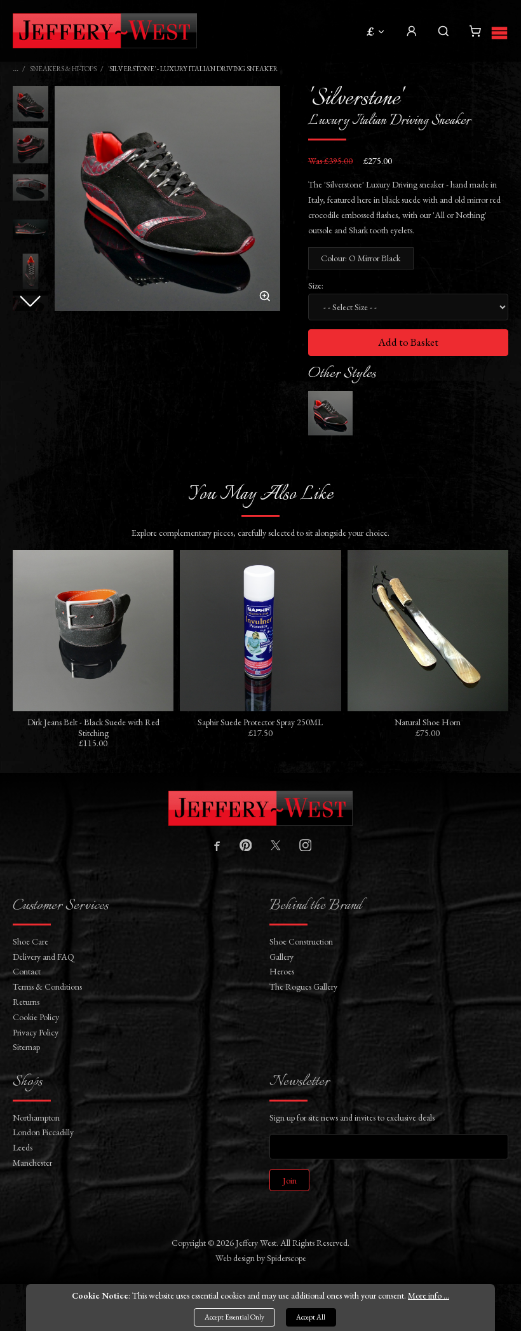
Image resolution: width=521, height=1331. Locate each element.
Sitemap (26, 1047)
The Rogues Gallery (303, 986)
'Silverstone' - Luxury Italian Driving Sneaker (193, 68)
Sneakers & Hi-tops (63, 68)
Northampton (36, 1117)
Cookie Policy (36, 1017)
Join (290, 1180)
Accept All (310, 1317)
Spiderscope (286, 1258)
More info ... (428, 1295)
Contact (27, 971)
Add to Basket (408, 342)
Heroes (281, 971)
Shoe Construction (301, 941)
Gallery (281, 956)
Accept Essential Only (234, 1317)
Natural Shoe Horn (428, 722)
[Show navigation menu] (499, 31)
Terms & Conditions (47, 986)
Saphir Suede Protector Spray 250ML (260, 722)
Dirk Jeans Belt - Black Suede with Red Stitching (93, 727)
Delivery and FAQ (43, 956)
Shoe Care (30, 941)
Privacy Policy (35, 1032)
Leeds (22, 1147)
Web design (235, 1258)
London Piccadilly (43, 1132)
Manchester (32, 1162)
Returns (26, 1001)
